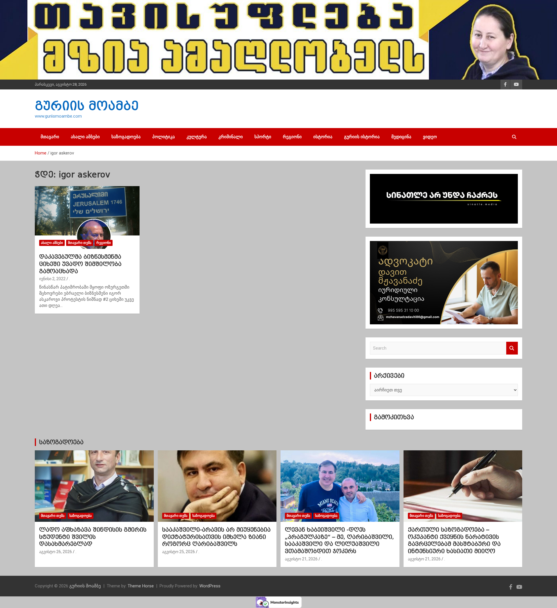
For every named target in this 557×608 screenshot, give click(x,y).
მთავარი (50, 136)
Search (512, 348)
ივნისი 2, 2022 (52, 278)
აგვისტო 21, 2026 (301, 559)
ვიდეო (430, 136)
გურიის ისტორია (362, 136)
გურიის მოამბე (87, 105)
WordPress (209, 586)
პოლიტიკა (163, 136)
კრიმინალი (230, 136)
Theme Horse (141, 586)
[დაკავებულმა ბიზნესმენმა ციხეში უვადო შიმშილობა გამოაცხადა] (87, 217)
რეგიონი (292, 136)
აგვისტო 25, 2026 (178, 551)
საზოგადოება (126, 136)
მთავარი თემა (79, 243)
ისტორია (322, 136)
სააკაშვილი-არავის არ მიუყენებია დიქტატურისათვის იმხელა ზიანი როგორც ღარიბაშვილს (216, 536)
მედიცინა (401, 136)
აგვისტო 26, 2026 (55, 551)
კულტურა (197, 136)
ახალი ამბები (85, 136)
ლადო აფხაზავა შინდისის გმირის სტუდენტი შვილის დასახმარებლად (93, 536)
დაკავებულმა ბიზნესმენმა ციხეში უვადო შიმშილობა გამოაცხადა (80, 263)
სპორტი (262, 136)
